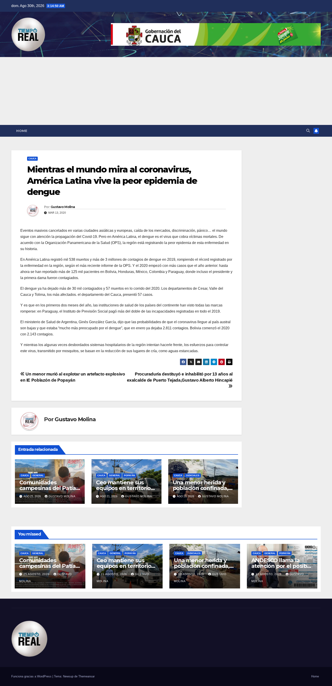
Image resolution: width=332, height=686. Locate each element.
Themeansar (86, 676)
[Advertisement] (166, 91)
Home (21, 131)
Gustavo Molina (63, 207)
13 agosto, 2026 (191, 574)
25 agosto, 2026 (36, 574)
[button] (308, 131)
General (38, 475)
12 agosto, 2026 (269, 574)
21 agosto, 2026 (114, 574)
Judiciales (192, 475)
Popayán (129, 475)
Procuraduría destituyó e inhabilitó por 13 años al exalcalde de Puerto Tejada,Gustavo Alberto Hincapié (180, 377)
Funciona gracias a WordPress (31, 676)
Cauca (32, 158)
